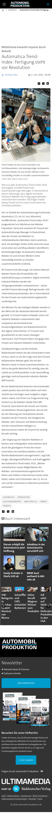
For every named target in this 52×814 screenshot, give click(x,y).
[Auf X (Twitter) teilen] (44, 84)
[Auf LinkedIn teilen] (48, 84)
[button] (4, 606)
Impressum (26, 795)
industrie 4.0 (30, 501)
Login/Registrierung (48, 4)
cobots (43, 501)
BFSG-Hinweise (40, 795)
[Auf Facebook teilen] (39, 84)
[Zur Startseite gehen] (20, 4)
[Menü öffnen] (4, 4)
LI (42, 771)
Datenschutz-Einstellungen (14, 798)
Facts (39, 798)
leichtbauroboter (12, 501)
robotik (7, 506)
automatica (8, 497)
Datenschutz (13, 795)
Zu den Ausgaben (26, 760)
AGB (4, 795)
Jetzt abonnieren (26, 682)
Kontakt (32, 798)
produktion (24, 497)
